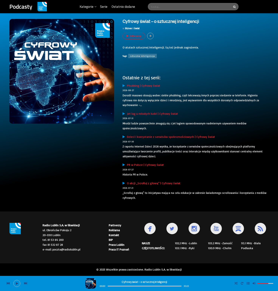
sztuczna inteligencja (142, 56)
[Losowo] (236, 283)
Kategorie (86, 6)
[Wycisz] (254, 283)
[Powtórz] (242, 283)
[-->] (25, 283)
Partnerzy (115, 225)
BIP (111, 240)
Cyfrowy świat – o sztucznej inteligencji (144, 282)
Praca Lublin (116, 245)
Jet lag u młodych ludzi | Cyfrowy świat (151, 113)
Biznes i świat (132, 28)
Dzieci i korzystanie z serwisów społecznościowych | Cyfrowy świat (170, 137)
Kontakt (114, 235)
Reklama (114, 230)
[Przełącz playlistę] (248, 283)
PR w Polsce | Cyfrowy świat (144, 165)
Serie (103, 6)
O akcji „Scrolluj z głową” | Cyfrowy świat (152, 183)
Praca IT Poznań (119, 249)
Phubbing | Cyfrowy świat (142, 85)
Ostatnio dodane (123, 6)
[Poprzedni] (8, 283)
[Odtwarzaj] (17, 283)
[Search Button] (234, 6)
